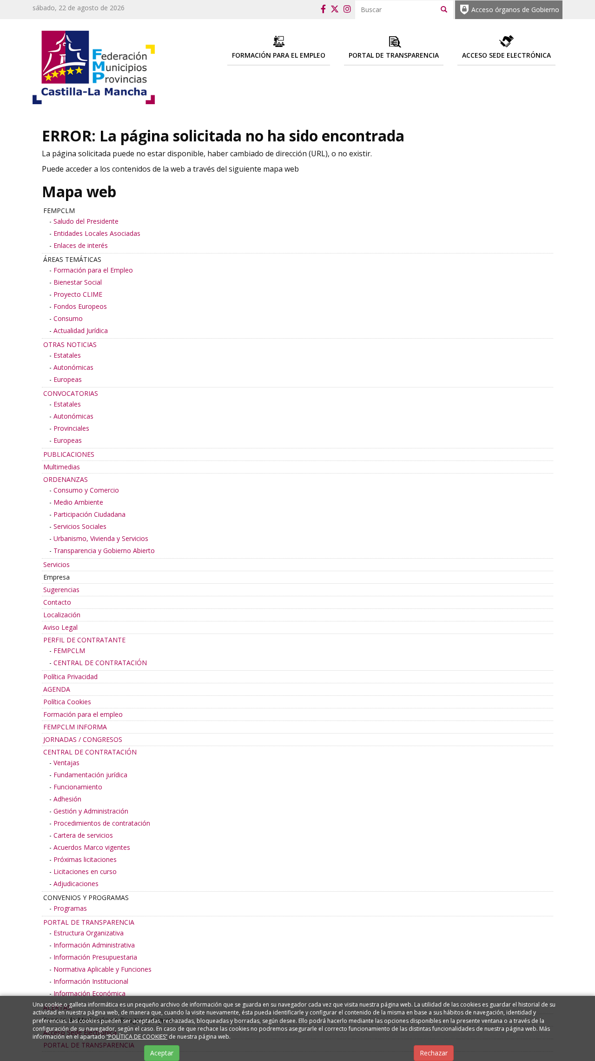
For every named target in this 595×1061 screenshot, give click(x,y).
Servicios (56, 564)
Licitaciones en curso (85, 871)
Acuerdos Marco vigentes (91, 847)
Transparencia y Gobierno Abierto (104, 550)
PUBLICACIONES (68, 454)
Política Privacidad (70, 676)
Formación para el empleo (83, 714)
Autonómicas (73, 367)
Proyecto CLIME (77, 294)
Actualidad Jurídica (80, 330)
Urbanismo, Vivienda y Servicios (100, 538)
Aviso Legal (60, 627)
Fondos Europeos (80, 306)
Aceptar (161, 1052)
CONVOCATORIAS (70, 393)
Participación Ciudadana (89, 514)
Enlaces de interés (80, 245)
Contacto (57, 602)
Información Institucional (90, 981)
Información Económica (89, 993)
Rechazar (434, 1052)
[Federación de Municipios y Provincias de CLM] (94, 66)
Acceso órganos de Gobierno (515, 9)
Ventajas (66, 762)
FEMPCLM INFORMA (75, 726)
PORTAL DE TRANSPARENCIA (88, 922)
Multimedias (61, 466)
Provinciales (71, 428)
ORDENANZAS (65, 479)
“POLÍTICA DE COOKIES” (136, 1037)
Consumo (68, 318)
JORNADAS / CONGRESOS (82, 739)
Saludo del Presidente (86, 221)
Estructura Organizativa (88, 932)
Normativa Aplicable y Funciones (102, 969)
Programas (70, 908)
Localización (61, 614)
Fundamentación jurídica (90, 774)
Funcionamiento (77, 786)
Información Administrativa (94, 945)
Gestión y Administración (90, 811)
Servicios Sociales (79, 526)
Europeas (67, 379)
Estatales (67, 355)
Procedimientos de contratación (101, 823)
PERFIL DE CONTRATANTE (84, 639)
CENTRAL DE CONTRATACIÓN (100, 662)
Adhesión (67, 798)
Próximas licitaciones (85, 859)
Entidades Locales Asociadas (96, 233)
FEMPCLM (69, 650)
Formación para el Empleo (93, 270)
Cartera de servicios (83, 835)
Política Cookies (67, 701)
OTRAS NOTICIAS (70, 344)
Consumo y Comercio (86, 490)
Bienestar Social (77, 282)
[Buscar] (444, 9)
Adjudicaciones (76, 883)
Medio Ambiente (78, 502)
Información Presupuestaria (95, 957)
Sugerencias (61, 589)
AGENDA (56, 689)
